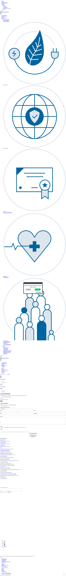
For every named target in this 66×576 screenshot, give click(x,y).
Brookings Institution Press (5, 565)
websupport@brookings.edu (3, 478)
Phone (1, 413)
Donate (1, 557)
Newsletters (3, 3)
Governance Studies (4, 559)
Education (3, 16)
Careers (4, 6)
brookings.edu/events (2, 463)
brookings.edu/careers (3, 472)
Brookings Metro (4, 562)
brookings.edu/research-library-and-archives (5, 469)
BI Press (4, 9)
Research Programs (4, 2)
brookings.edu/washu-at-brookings (4, 475)
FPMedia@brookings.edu (3, 446)
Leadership (4, 5)
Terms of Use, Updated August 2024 (6, 573)
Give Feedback (38, 289)
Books (2, 569)
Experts (3, 568)
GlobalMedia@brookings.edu (3, 451)
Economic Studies (4, 560)
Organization (35, 413)
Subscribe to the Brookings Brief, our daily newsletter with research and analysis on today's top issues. (13, 427)
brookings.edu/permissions (3, 457)
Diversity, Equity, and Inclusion (7, 8)
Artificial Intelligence (4, 363)
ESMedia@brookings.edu (3, 441)
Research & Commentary (5, 567)
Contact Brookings (4, 566)
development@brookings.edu (12, 460)
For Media (3, 4)
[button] (33, 400)
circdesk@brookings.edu (14, 469)
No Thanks (28, 289)
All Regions (3, 366)
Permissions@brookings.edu (10, 457)
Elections (3, 17)
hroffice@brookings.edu (9, 472)
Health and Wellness (4, 365)
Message (1, 416)
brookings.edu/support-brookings (4, 460)
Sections (1, 388)
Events (2, 1)
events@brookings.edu (8, 463)
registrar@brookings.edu (12, 475)
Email (35, 410)
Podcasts (3, 570)
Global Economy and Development (6, 561)
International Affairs (4, 15)
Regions (3, 345)
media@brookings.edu (9, 454)
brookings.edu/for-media (3, 454)
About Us (3, 563)
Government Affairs (4, 571)
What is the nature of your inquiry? (5, 407)
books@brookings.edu (3, 466)
